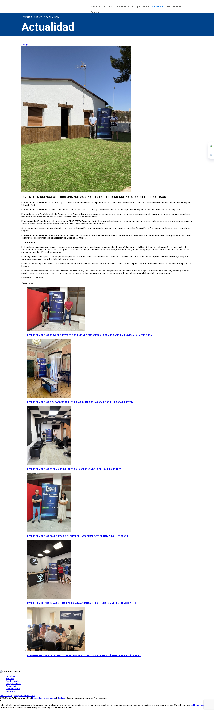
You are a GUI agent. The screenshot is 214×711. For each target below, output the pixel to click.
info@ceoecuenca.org (24, 695)
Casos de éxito (173, 6)
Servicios (107, 6)
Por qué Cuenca (140, 6)
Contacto (95, 12)
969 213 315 (6, 695)
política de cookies (200, 705)
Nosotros (95, 6)
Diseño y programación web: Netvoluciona (87, 698)
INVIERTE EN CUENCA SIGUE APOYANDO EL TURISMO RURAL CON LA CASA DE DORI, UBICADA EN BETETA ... (81, 402)
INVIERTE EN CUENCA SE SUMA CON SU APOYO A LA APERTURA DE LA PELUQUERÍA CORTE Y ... (75, 469)
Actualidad (157, 6)
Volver (25, 45)
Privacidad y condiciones (44, 698)
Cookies (61, 698)
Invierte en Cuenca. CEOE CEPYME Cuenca (54, 8)
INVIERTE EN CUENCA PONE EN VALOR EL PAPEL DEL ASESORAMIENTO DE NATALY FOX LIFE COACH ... (78, 536)
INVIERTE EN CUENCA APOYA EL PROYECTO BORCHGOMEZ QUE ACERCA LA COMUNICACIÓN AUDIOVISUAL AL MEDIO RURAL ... (91, 335)
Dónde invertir (122, 6)
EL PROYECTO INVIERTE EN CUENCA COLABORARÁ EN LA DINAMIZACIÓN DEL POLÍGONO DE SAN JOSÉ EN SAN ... (84, 655)
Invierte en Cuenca (31, 17)
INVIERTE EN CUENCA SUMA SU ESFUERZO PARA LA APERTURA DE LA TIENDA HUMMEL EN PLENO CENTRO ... (82, 603)
